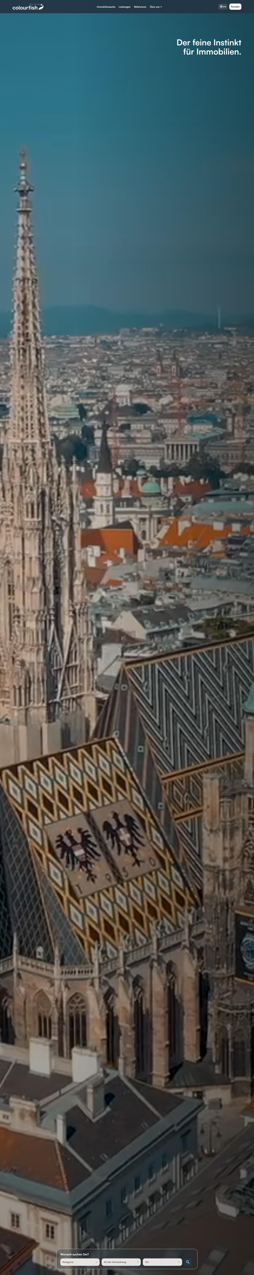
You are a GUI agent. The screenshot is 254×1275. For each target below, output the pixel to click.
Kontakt (235, 6)
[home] (28, 7)
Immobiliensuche (106, 6)
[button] (156, 7)
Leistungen (125, 6)
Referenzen (140, 6)
